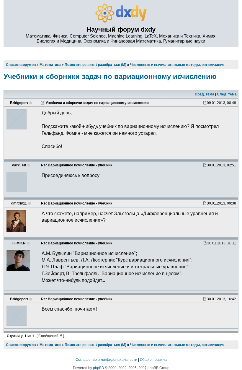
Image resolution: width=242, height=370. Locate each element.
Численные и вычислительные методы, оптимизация (177, 345)
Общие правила (153, 360)
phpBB (98, 368)
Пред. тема (204, 94)
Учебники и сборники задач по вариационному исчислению (110, 76)
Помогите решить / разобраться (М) (95, 345)
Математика (50, 345)
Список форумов (21, 345)
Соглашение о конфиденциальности (106, 360)
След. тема (227, 94)
